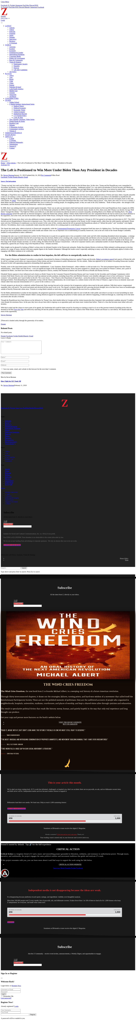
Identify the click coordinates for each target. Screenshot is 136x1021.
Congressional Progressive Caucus (68, 228)
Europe (11, 85)
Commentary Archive (16, 129)
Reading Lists (14, 123)
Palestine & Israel (15, 87)
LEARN (8, 100)
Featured (12, 33)
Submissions (13, 144)
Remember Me (8, 996)
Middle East (13, 91)
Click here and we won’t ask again (67, 834)
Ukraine (12, 93)
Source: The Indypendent (8, 181)
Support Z (12, 146)
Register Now (16, 986)
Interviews (12, 39)
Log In (4, 994)
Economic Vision (19, 110)
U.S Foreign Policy (20, 116)
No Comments (46, 175)
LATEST (8, 26)
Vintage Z (12, 131)
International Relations (16, 54)
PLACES (8, 73)
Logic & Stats (18, 117)
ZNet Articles (11, 163)
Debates (12, 37)
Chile (11, 81)
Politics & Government (17, 58)
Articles (12, 28)
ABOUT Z (9, 137)
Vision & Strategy (15, 62)
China (11, 83)
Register (32, 1014)
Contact (12, 148)
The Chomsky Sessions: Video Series (21, 119)
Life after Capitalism (20, 70)
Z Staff (11, 138)
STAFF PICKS (10, 135)
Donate (3, 16)
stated (14, 200)
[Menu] (2, 22)
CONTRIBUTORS (11, 98)
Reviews (12, 41)
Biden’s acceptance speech (105, 259)
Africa (11, 75)
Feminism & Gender (16, 52)
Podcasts (12, 31)
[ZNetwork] (4, 14)
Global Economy (19, 112)
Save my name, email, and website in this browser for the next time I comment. (29, 369)
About (3, 488)
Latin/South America (16, 89)
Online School (14, 102)
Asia (10, 77)
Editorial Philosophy (16, 142)
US (8, 165)
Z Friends (12, 140)
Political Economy (20, 108)
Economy (12, 51)
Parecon (16, 68)
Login (16, 1006)
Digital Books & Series (17, 121)
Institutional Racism (20, 114)
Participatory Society (21, 64)
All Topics (12, 72)
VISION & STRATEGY (13, 133)
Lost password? (6, 998)
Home (3, 163)
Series (11, 35)
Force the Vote (19, 309)
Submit (24, 568)
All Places (12, 96)
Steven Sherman (8, 175)
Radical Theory (19, 106)
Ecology (12, 49)
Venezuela (12, 95)
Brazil (11, 79)
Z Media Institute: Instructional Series (21, 104)
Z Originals (13, 43)
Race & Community (16, 60)
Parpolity (17, 66)
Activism (12, 47)
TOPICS (8, 45)
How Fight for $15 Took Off (11, 381)
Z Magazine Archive (16, 127)
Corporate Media (15, 56)
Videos (11, 30)
